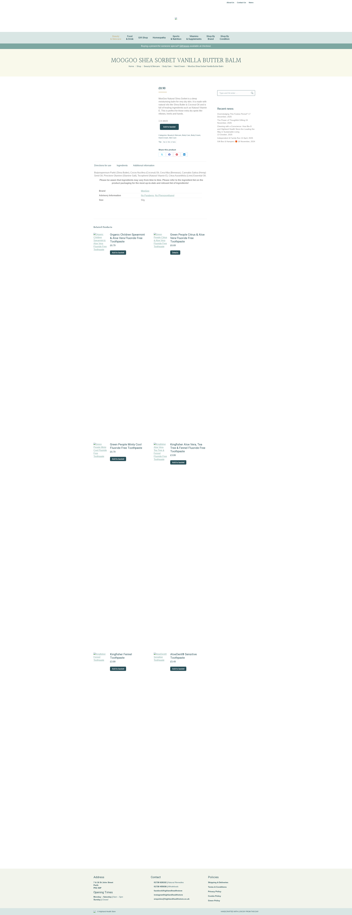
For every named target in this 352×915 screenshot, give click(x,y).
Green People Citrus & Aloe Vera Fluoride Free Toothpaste (187, 238)
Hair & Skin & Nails (169, 142)
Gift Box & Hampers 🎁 (227, 141)
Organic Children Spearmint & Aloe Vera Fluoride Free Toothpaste (127, 238)
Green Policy (214, 900)
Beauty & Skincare (174, 135)
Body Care (186, 135)
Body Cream (195, 135)
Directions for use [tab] (102, 165)
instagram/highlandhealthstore (168, 895)
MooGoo (145, 191)
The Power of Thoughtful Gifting (231, 120)
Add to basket (169, 127)
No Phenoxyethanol (164, 195)
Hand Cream (163, 138)
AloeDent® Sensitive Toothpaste (183, 656)
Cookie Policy (214, 896)
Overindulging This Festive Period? (232, 114)
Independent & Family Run (228, 138)
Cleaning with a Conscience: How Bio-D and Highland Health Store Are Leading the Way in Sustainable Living (236, 129)
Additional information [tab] (143, 165)
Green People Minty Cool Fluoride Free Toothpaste (126, 446)
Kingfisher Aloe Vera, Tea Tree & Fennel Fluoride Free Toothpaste (187, 448)
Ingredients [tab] (122, 165)
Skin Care (172, 138)
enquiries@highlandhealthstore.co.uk (171, 899)
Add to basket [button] (118, 253)
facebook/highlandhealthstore (168, 891)
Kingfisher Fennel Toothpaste (121, 656)
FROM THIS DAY (252, 912)
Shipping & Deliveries (218, 882)
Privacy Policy (214, 891)
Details (175, 253)
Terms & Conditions (217, 887)
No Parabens (147, 195)
